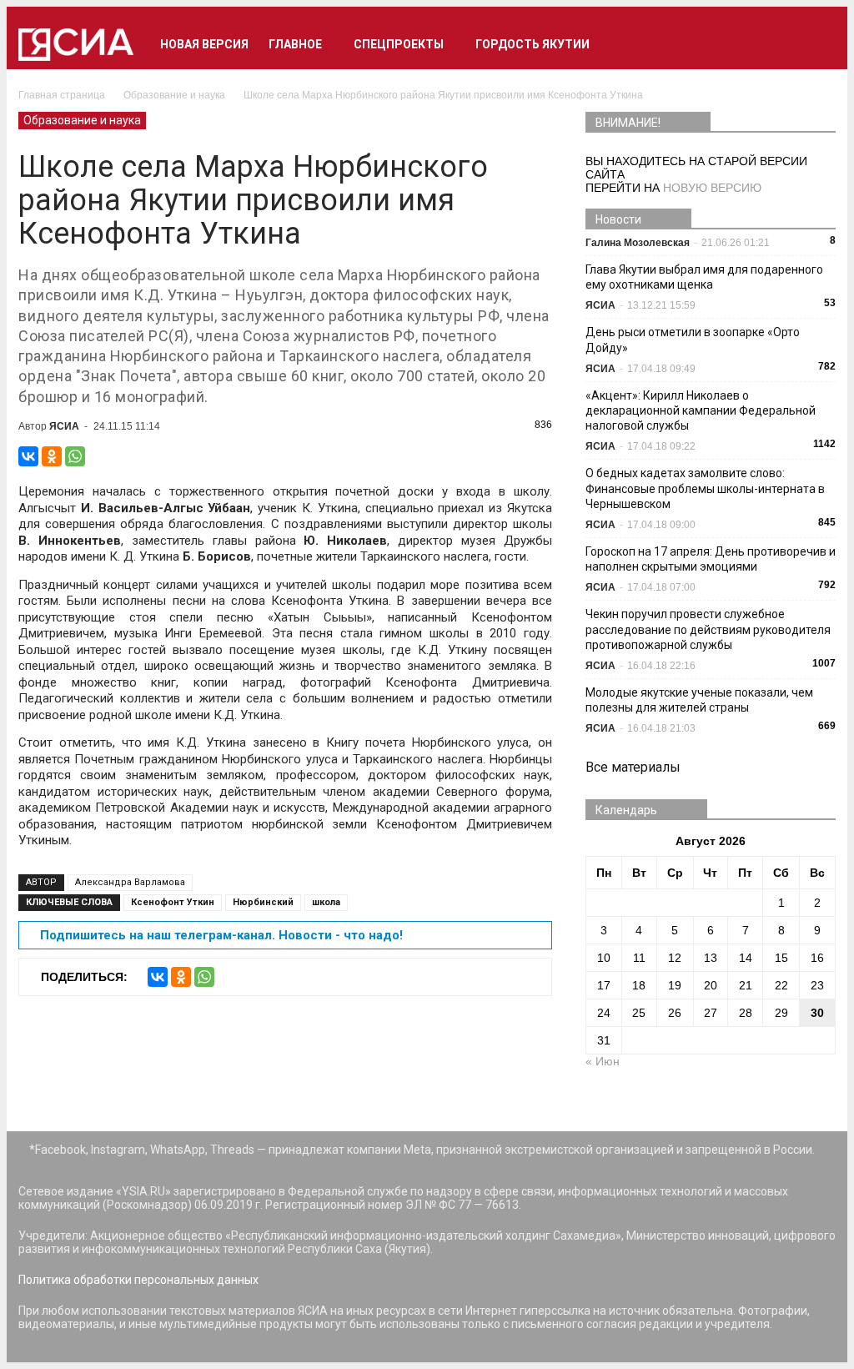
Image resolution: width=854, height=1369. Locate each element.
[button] (816, 44)
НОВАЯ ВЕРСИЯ (204, 44)
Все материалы (633, 767)
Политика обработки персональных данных (138, 1279)
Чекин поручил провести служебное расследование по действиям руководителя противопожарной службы (708, 629)
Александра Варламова (130, 882)
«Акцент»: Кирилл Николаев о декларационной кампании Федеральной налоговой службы (700, 410)
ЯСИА (64, 426)
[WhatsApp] (75, 456)
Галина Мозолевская (637, 243)
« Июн (602, 1061)
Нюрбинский (263, 902)
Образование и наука (82, 120)
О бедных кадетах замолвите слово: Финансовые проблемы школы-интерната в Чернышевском (705, 488)
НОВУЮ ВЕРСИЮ (712, 187)
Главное (295, 44)
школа (326, 902)
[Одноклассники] (52, 456)
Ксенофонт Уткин (172, 902)
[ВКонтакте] (28, 456)
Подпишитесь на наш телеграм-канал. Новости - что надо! (221, 935)
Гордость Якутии (532, 44)
